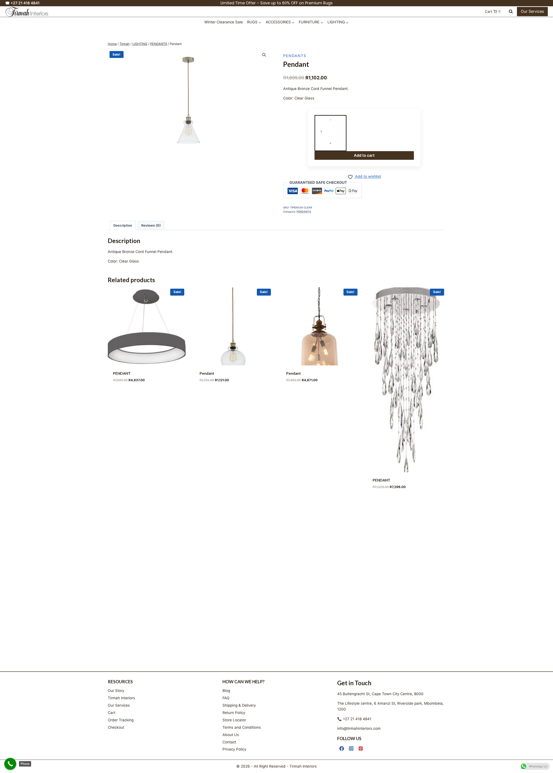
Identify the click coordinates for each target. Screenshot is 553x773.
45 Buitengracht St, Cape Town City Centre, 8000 (380, 694)
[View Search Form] (511, 12)
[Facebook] (341, 748)
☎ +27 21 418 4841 (22, 3)
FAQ (225, 698)
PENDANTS (295, 56)
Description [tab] (122, 224)
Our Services (532, 11)
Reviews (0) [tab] (151, 224)
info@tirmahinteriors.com (359, 728)
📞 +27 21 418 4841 (354, 719)
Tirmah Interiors (121, 698)
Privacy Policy (234, 749)
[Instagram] (351, 748)
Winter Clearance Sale (223, 22)
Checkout (116, 727)
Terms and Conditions (241, 727)
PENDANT (122, 372)
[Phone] (10, 764)
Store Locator (234, 720)
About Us (230, 735)
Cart (111, 713)
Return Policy (233, 713)
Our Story (116, 690)
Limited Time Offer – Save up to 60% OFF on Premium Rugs (277, 3)
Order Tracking (120, 720)
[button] (264, 55)
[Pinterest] (360, 748)
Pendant (207, 372)
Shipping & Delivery (239, 705)
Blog (226, 690)
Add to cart (364, 154)
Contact (229, 742)
